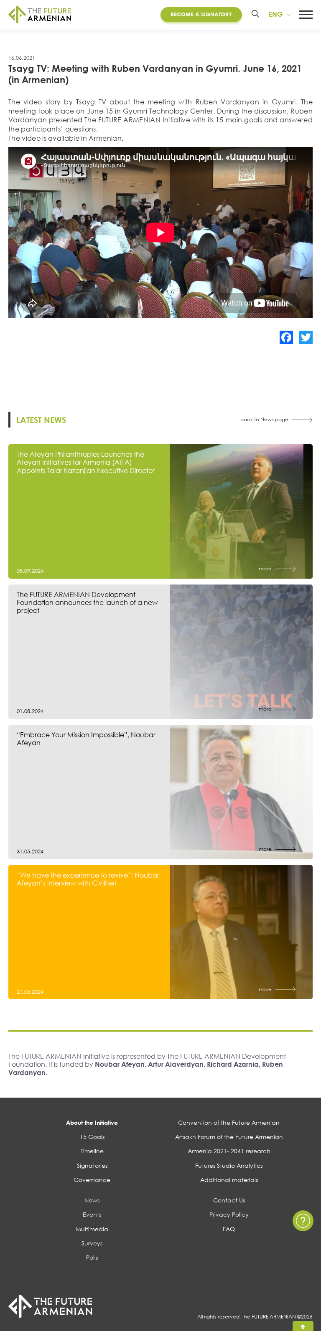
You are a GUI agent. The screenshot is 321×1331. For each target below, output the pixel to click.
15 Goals (92, 1136)
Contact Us (229, 1200)
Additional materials (229, 1179)
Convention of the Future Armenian (229, 1122)
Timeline (92, 1150)
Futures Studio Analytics (228, 1165)
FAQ (229, 1228)
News (91, 1200)
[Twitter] (306, 337)
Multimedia (92, 1228)
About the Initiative (92, 1122)
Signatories (92, 1165)
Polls (92, 1257)
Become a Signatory (201, 14)
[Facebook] (286, 337)
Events (92, 1214)
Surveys (92, 1243)
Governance (92, 1179)
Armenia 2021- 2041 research (229, 1150)
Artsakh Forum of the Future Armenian (229, 1136)
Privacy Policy (229, 1214)
